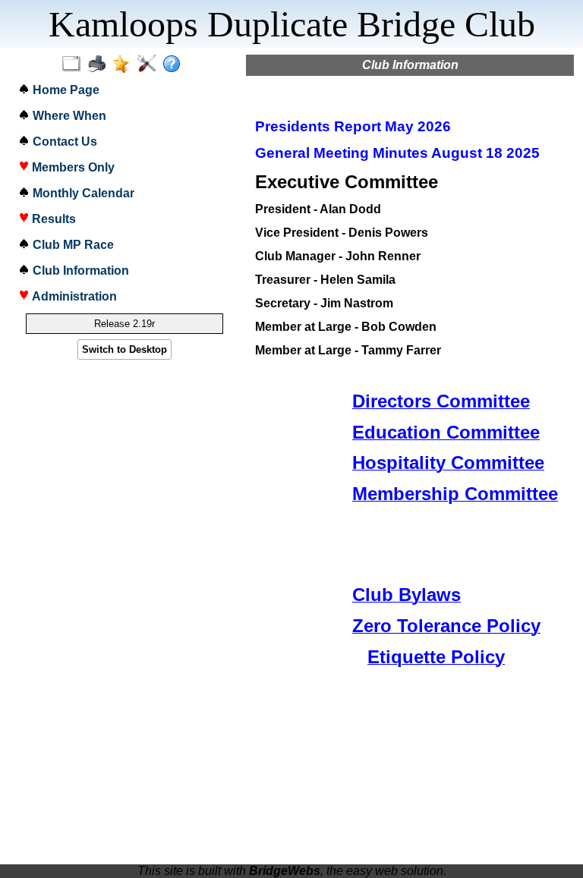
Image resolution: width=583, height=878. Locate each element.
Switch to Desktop (124, 349)
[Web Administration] (149, 64)
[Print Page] (99, 64)
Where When (68, 115)
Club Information (79, 270)
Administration (73, 296)
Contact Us (63, 141)
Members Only (72, 167)
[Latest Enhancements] (124, 64)
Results (52, 218)
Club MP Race (72, 244)
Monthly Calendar (82, 193)
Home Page (64, 89)
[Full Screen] (74, 64)
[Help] (175, 64)
